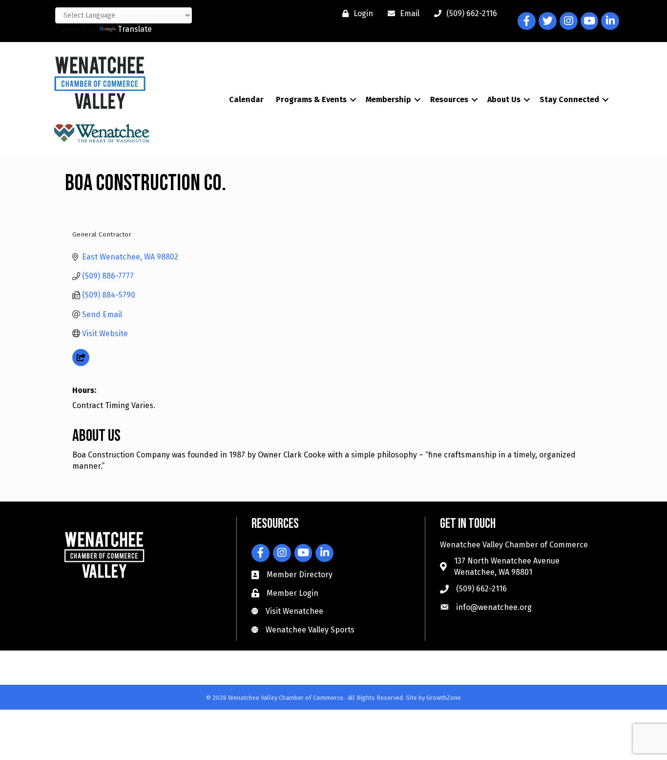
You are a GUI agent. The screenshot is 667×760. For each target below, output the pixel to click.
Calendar (246, 99)
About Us (504, 99)
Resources (449, 99)
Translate (135, 29)
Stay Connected (569, 99)
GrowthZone (443, 697)
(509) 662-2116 (481, 588)
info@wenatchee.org (494, 607)
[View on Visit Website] (80, 363)
